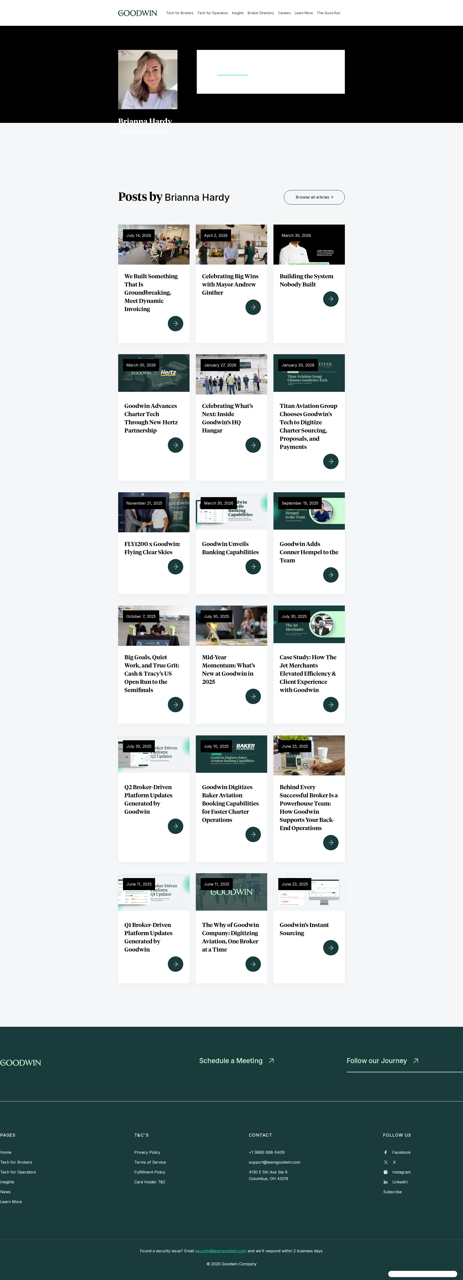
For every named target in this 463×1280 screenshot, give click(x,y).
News (5, 1191)
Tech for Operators (212, 13)
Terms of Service (150, 1162)
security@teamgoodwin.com (220, 1250)
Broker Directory (261, 13)
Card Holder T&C (149, 1182)
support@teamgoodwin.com (274, 1162)
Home (5, 1152)
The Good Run (328, 13)
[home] (141, 13)
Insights (238, 13)
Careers (284, 13)
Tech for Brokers (179, 13)
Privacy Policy (147, 1152)
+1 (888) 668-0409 (267, 1152)
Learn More (304, 13)
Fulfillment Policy (149, 1172)
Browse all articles (314, 197)
